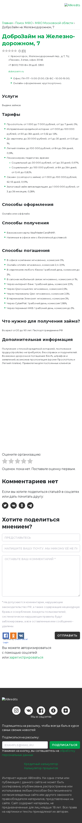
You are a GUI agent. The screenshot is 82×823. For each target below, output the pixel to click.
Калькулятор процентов (41, 768)
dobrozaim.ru (16, 71)
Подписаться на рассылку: (20, 737)
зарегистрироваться (26, 657)
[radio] (5, 461)
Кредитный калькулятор (41, 764)
